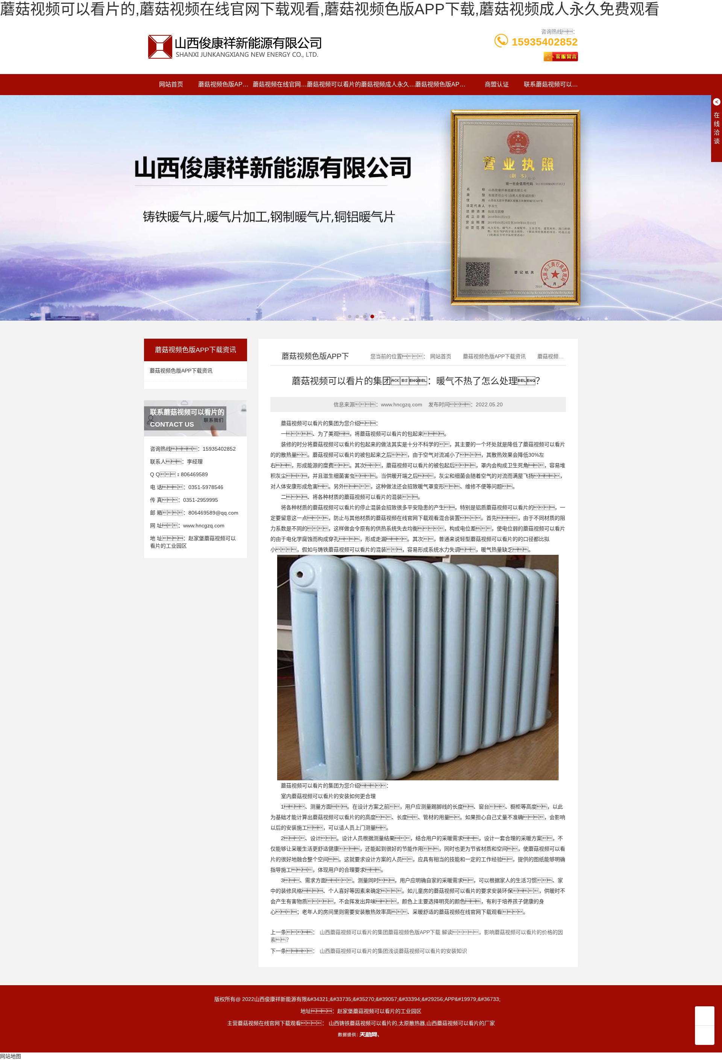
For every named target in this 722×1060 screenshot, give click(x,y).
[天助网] (361, 1034)
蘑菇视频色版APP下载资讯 (442, 84)
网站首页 (171, 84)
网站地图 (10, 1056)
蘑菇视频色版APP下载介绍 (225, 84)
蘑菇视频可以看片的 (334, 84)
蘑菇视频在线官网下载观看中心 (280, 84)
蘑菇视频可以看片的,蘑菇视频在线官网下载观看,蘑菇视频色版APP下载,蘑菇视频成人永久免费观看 (330, 9)
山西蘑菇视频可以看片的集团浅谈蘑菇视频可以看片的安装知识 (393, 951)
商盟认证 (497, 84)
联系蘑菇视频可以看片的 (551, 84)
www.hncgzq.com (203, 525)
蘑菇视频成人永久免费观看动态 (388, 84)
